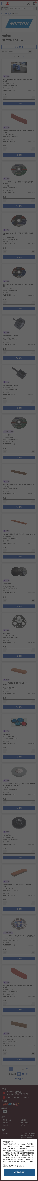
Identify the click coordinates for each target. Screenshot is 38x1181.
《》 (9, 1146)
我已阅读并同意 (19, 1172)
